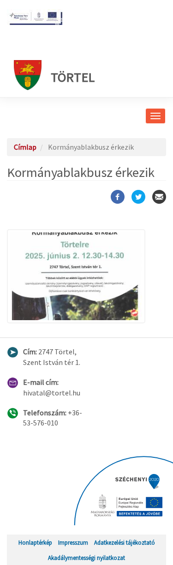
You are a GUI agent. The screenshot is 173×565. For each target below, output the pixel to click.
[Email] (159, 197)
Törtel (73, 77)
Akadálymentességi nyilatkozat (86, 557)
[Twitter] (138, 197)
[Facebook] (118, 197)
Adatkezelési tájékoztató (124, 542)
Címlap (25, 147)
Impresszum (73, 542)
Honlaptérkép (35, 542)
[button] (86, 276)
